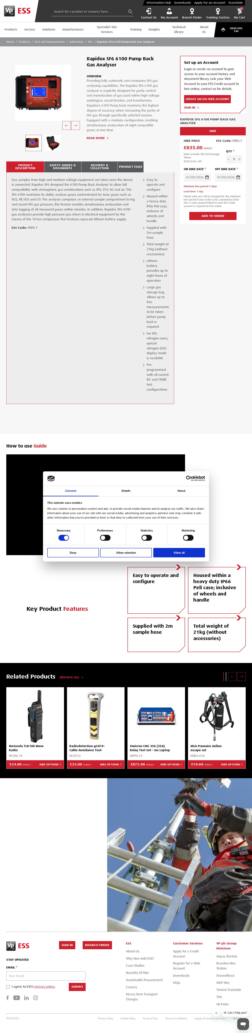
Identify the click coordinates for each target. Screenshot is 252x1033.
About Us (204, 30)
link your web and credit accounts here (55, 888)
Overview (94, 76)
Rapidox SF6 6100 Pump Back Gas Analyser (126, 41)
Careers (131, 987)
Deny (73, 552)
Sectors (29, 29)
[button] (223, 676)
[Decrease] (228, 159)
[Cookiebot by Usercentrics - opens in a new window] (189, 478)
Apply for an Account (209, 2)
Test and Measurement (49, 41)
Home (10, 41)
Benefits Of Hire (137, 973)
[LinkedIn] (26, 997)
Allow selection (126, 552)
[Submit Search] (130, 12)
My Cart (239, 13)
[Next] (75, 125)
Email (10, 967)
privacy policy (45, 986)
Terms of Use (150, 1018)
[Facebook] (7, 997)
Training (135, 29)
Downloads (182, 2)
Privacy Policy (105, 1018)
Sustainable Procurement (144, 980)
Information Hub (159, 2)
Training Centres (218, 17)
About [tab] (181, 490)
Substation (76, 41)
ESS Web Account (39, 845)
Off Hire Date (225, 169)
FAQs (176, 983)
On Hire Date (194, 169)
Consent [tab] (70, 490)
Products (11, 29)
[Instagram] (35, 997)
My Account (169, 17)
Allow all (179, 552)
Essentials (236, 2)
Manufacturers (73, 29)
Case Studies (135, 965)
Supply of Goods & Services (209, 1018)
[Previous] (66, 125)
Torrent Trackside (228, 990)
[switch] (105, 538)
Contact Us (149, 17)
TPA (219, 997)
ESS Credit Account (61, 860)
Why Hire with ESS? (140, 958)
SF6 (90, 41)
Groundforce (225, 975)
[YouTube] (16, 997)
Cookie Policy (127, 1018)
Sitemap (237, 1018)
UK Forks (222, 1004)
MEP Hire (222, 983)
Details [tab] (126, 490)
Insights (154, 29)
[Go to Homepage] (19, 11)
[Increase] (239, 159)
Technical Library (178, 30)
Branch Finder (192, 17)
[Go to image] (33, 143)
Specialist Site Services (107, 30)
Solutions (48, 29)
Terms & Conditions (176, 1018)
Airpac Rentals (226, 956)
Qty (229, 151)
